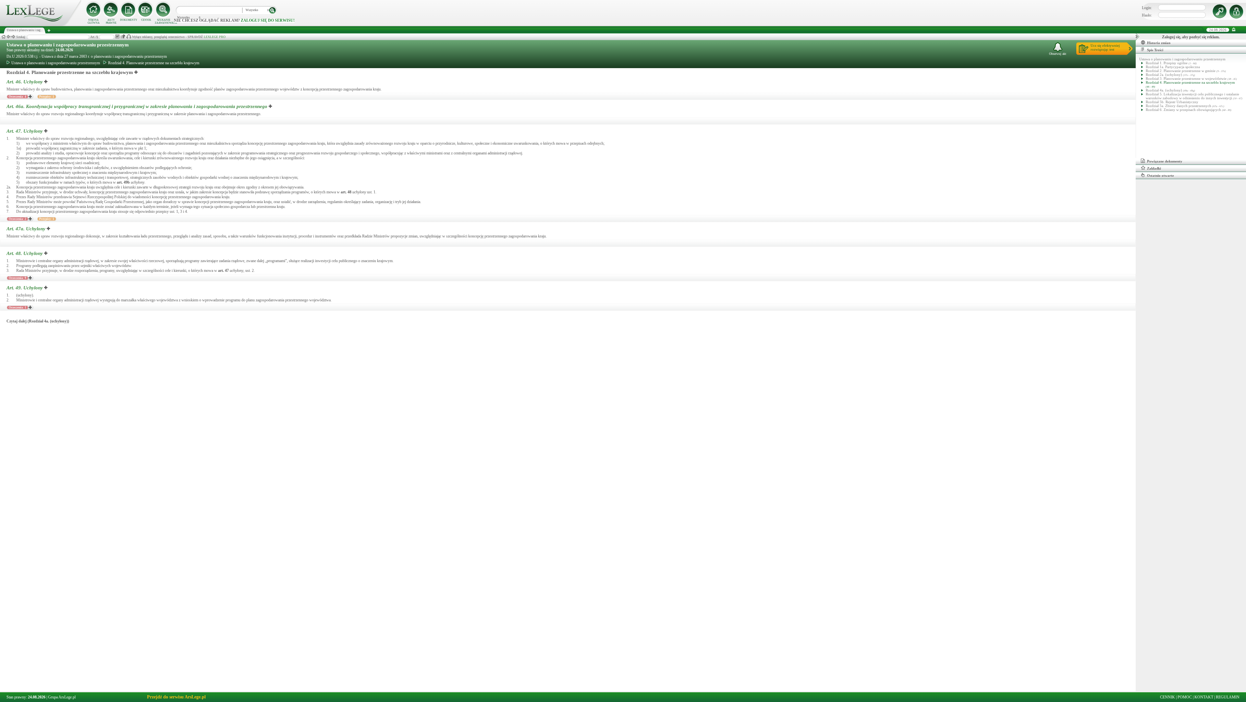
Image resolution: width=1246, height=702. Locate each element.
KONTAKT (1203, 697)
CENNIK (146, 19)
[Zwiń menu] (1234, 30)
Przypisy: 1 (46, 96)
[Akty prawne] (111, 9)
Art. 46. (24, 81)
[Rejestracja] (1237, 11)
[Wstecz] (8, 37)
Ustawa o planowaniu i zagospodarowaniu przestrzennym (67, 44)
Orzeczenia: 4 (17, 96)
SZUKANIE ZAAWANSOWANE (163, 21)
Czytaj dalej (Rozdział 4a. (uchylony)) (37, 321)
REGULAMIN (1228, 697)
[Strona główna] (40, 24)
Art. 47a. (25, 228)
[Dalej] (13, 37)
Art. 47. (24, 131)
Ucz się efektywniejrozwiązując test (1105, 47)
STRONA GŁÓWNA (94, 21)
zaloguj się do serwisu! (268, 20)
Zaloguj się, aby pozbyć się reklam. (1191, 37)
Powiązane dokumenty (1164, 161)
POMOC (1185, 697)
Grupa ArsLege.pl (62, 697)
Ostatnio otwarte (1160, 175)
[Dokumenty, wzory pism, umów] (128, 9)
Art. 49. (24, 287)
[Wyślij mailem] (122, 36)
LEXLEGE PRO (215, 37)
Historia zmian (1158, 43)
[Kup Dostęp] (146, 9)
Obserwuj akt (1057, 53)
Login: (1147, 8)
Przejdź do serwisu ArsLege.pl (176, 697)
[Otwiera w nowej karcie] (136, 72)
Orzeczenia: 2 (17, 219)
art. (123, 182)
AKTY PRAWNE (111, 21)
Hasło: (1147, 15)
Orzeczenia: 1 (17, 307)
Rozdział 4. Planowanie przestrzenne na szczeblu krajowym (153, 63)
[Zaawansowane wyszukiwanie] (163, 9)
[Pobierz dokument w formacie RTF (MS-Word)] (117, 36)
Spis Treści (1155, 50)
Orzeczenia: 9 (17, 278)
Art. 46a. (136, 106)
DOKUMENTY (128, 19)
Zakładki (1154, 168)
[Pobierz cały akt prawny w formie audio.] (128, 36)
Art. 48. (24, 253)
